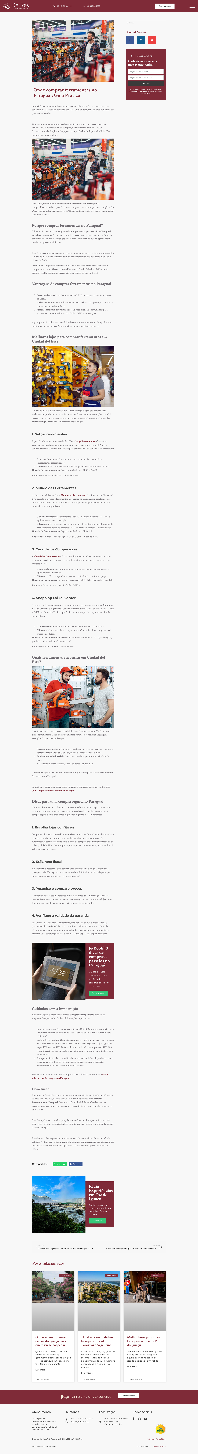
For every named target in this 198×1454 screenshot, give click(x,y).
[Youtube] (152, 40)
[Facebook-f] (130, 40)
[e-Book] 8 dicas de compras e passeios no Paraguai (99, 957)
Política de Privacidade (156, 1439)
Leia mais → (41, 1370)
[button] (60, 1164)
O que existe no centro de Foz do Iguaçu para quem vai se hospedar (51, 1341)
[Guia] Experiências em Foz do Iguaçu (101, 1193)
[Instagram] (141, 40)
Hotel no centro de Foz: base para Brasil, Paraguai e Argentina (97, 1341)
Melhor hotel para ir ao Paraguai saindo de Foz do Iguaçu (143, 1341)
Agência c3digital (159, 1446)
